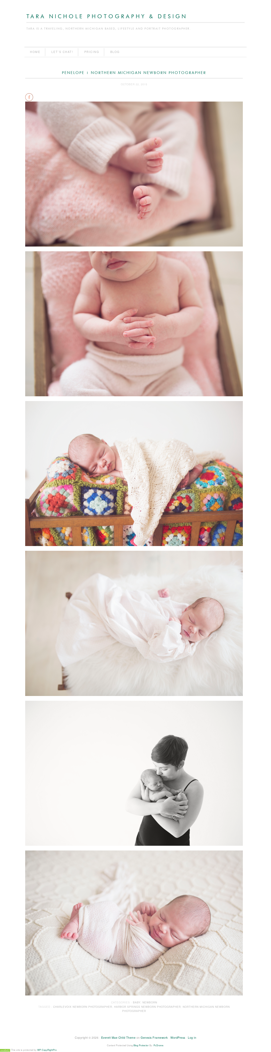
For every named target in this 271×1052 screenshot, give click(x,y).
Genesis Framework (154, 1038)
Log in (192, 1038)
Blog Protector (141, 1045)
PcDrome (158, 1045)
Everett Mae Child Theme (118, 1038)
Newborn (149, 1002)
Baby (136, 1002)
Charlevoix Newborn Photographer (82, 1007)
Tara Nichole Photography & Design (106, 16)
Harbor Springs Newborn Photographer (147, 1007)
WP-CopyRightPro (47, 1049)
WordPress (177, 1038)
